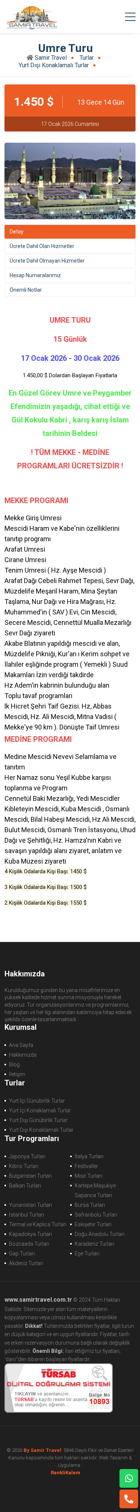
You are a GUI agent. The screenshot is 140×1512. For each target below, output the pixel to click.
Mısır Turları (88, 1176)
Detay (17, 232)
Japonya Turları (27, 1156)
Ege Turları (87, 1254)
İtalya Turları (89, 1156)
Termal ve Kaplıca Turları (37, 1224)
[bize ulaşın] (128, 1478)
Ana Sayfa (21, 1045)
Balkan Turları (25, 1186)
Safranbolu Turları (96, 1215)
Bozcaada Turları (29, 1244)
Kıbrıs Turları (23, 1166)
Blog (14, 1065)
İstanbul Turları (26, 1215)
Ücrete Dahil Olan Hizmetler (42, 246)
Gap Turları (22, 1254)
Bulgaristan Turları (30, 1176)
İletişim (17, 1074)
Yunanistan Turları (30, 1205)
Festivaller (86, 1166)
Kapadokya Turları (30, 1234)
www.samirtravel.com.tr (38, 1299)
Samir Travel (51, 57)
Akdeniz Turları (26, 1263)
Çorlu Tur (31, 17)
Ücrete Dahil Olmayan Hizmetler (47, 261)
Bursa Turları (90, 1205)
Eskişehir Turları (93, 1224)
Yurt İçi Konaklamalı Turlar (40, 1110)
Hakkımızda (23, 1055)
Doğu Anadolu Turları (99, 1234)
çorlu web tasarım (70, 1472)
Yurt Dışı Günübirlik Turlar (38, 1120)
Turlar (87, 57)
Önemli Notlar (26, 290)
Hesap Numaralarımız (35, 275)
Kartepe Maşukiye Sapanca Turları (95, 1190)
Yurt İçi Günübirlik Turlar (37, 1101)
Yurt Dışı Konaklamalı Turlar (54, 65)
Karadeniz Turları (94, 1244)
